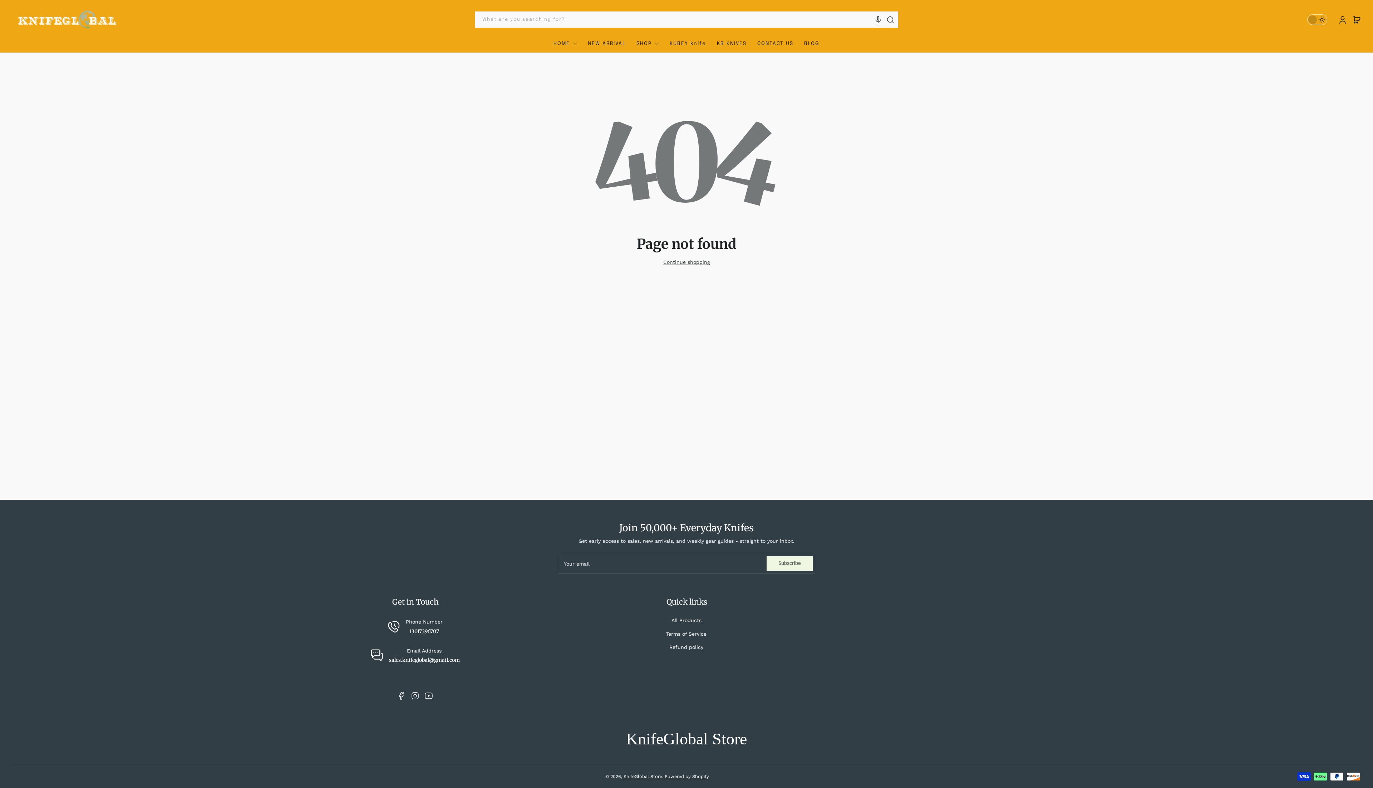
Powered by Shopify (687, 776)
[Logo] (67, 19)
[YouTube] (428, 695)
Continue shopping (686, 262)
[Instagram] (415, 695)
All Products (686, 620)
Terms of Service (686, 634)
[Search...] (890, 19)
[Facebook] (401, 695)
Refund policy (686, 647)
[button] (1357, 20)
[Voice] (878, 19)
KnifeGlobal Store (643, 776)
